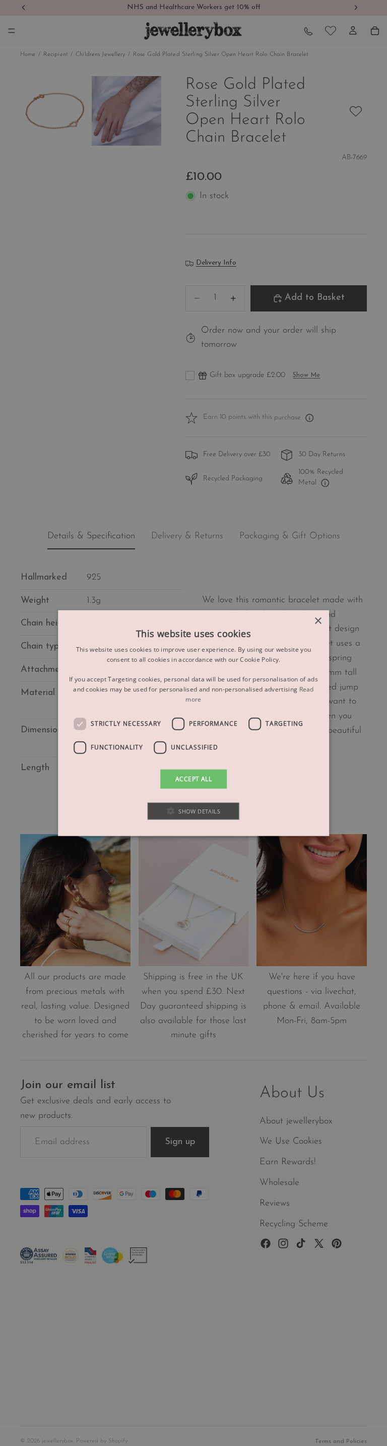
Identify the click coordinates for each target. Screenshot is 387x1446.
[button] (193, 811)
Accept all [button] (193, 778)
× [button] (317, 620)
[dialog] (193, 723)
